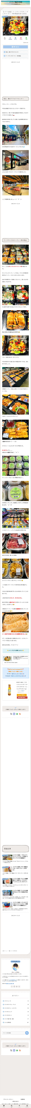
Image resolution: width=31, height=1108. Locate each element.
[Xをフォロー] (11, 713)
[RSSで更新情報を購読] (20, 713)
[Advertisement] (15, 79)
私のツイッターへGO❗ (17, 673)
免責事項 (23, 1099)
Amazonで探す (21, 695)
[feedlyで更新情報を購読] (17, 713)
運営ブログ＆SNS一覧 (10, 983)
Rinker (22, 690)
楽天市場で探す (21, 697)
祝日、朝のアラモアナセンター (12, 52)
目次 (14, 46)
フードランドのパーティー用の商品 (13, 55)
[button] (27, 1033)
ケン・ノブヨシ (15, 972)
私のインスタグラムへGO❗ (18, 675)
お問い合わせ (15, 1101)
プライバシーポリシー (8, 1099)
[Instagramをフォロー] (14, 713)
